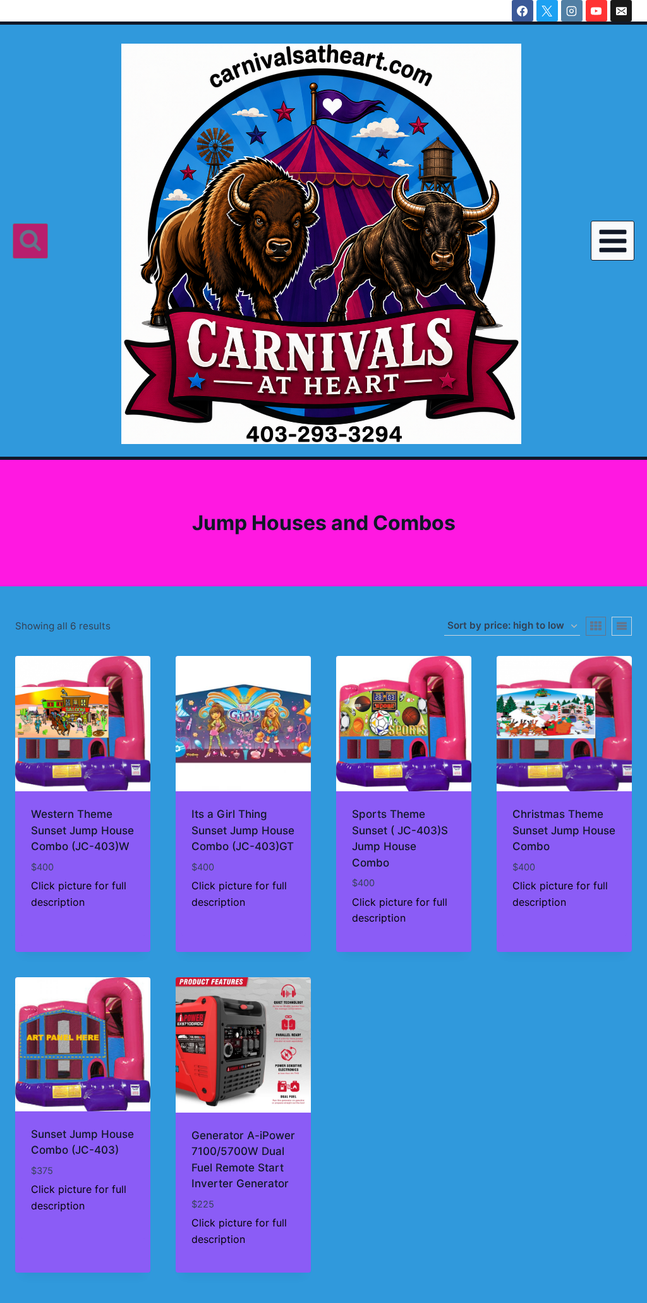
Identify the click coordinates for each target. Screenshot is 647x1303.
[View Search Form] (30, 241)
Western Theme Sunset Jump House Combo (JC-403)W (82, 830)
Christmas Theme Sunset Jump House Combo (563, 830)
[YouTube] (596, 11)
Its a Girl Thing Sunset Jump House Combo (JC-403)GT (242, 830)
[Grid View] (596, 626)
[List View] (622, 626)
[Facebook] (522, 11)
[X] (547, 11)
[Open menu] (612, 241)
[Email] (621, 11)
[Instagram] (572, 11)
